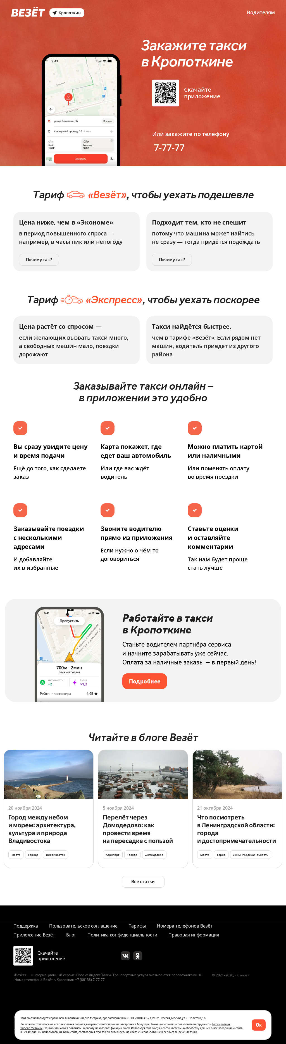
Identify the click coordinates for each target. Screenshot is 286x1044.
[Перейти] (48, 809)
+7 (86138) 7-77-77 (90, 979)
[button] (259, 1025)
